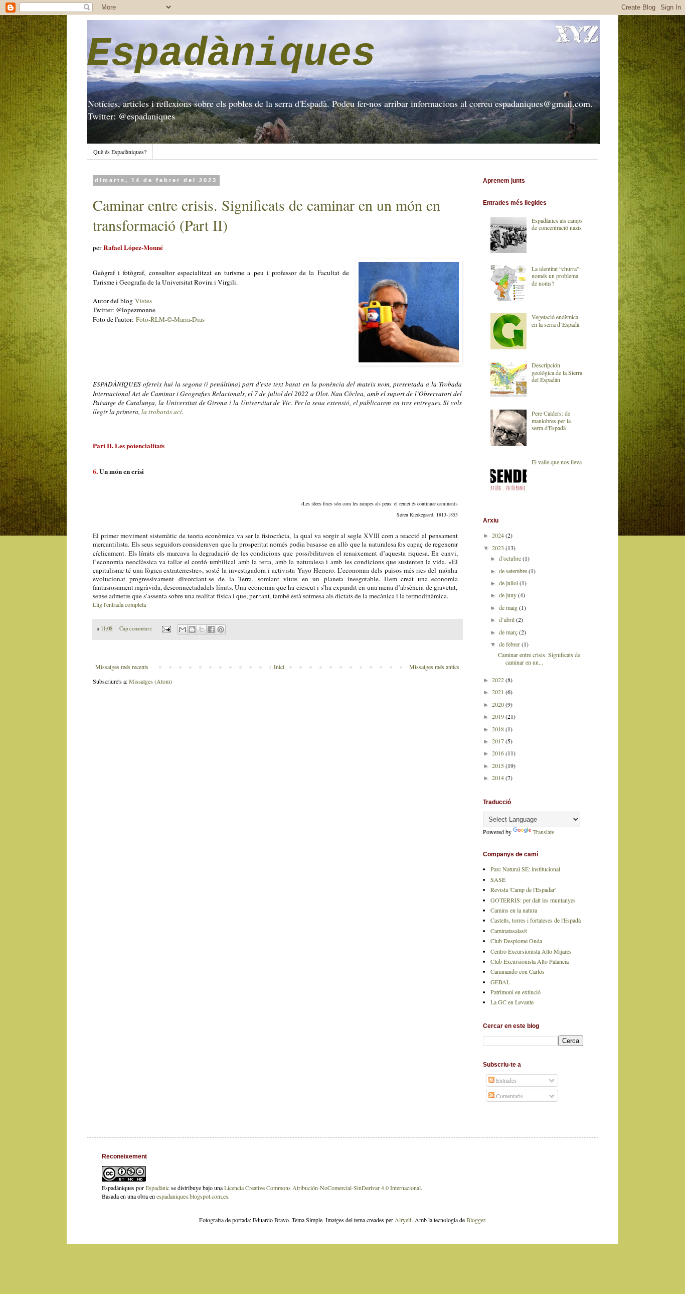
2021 (498, 692)
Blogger (475, 1220)
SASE (497, 879)
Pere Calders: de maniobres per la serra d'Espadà (551, 420)
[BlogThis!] (192, 629)
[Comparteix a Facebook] (211, 629)
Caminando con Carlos (517, 971)
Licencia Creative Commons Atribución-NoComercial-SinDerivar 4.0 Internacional (322, 1188)
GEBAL (500, 982)
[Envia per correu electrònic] (183, 629)
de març (509, 632)
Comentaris (508, 1096)
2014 (498, 777)
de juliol (509, 583)
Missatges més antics (434, 667)
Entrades (505, 1080)
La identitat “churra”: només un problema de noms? (556, 276)
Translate (543, 832)
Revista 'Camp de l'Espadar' (523, 889)
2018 (498, 729)
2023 (498, 548)
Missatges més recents (121, 667)
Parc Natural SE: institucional (525, 869)
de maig (509, 607)
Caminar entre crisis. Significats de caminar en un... (539, 658)
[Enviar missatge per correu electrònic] (166, 628)
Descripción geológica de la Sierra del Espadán (557, 372)
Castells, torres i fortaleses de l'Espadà (535, 920)
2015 (498, 765)
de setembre (514, 571)
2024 (498, 535)
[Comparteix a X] (202, 629)
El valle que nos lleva (557, 462)
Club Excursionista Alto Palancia (529, 961)
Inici (279, 667)
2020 (498, 704)
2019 (498, 716)
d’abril (507, 619)
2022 (498, 680)
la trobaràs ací (161, 411)
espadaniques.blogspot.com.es (192, 1196)
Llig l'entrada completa (119, 604)
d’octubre (511, 558)
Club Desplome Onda (516, 941)
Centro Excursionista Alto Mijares (531, 951)
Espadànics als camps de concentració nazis (557, 223)
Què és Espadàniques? (119, 152)
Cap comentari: (136, 628)
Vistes (143, 300)
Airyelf (403, 1220)
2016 (498, 753)
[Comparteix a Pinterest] (221, 629)
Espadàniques (231, 54)
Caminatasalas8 (508, 931)
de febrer (510, 644)
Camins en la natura (513, 910)
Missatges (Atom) (150, 681)
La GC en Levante (512, 1002)
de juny (508, 595)
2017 (498, 741)
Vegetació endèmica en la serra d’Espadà (555, 320)
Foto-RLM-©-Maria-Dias (170, 319)
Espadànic (157, 1188)
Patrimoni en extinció (515, 992)
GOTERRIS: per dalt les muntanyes (533, 900)
